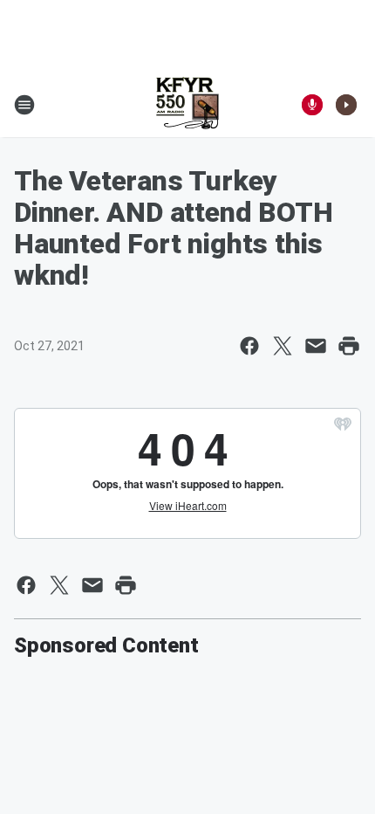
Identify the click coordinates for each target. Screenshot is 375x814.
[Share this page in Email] (315, 346)
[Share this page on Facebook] (249, 346)
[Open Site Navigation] (24, 104)
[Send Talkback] (312, 104)
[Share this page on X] (282, 346)
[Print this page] (349, 346)
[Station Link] (187, 105)
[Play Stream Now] (346, 104)
